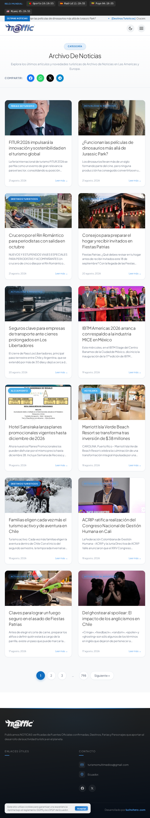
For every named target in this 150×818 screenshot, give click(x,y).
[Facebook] (82, 788)
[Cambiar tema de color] (130, 28)
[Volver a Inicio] (20, 28)
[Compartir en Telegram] (60, 78)
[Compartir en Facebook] (30, 78)
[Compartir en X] (50, 78)
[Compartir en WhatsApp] (40, 78)
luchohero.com (135, 809)
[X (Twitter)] (92, 788)
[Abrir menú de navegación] (141, 28)
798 (83, 675)
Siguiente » (102, 675)
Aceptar (81, 808)
